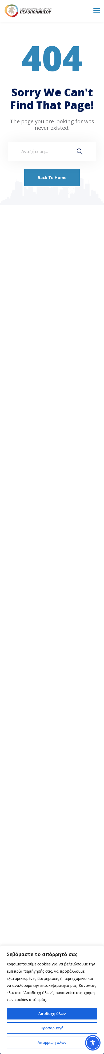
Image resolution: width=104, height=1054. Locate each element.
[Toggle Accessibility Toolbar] (93, 1043)
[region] (52, 999)
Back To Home (52, 177)
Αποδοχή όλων (52, 1013)
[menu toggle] (96, 10)
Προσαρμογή (52, 1027)
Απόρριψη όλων (52, 1042)
